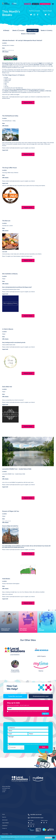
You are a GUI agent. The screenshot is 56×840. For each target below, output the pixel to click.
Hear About (23, 628)
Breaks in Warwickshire (28, 33)
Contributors (4, 825)
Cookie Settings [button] (48, 837)
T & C (11, 833)
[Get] (54, 629)
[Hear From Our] (17, 629)
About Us (4, 817)
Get (39, 628)
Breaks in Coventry (46, 30)
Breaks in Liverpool (18, 30)
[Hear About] (35, 629)
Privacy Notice (5, 833)
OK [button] (53, 837)
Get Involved (4, 819)
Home (3, 814)
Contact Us (4, 828)
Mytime (41, 671)
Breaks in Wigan (33, 30)
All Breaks (6, 30)
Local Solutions (14, 654)
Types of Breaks (5, 822)
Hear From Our (5, 628)
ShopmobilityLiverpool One (15, 670)
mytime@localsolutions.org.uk (16, 147)
